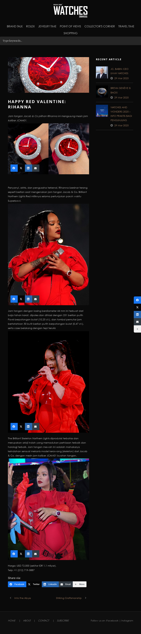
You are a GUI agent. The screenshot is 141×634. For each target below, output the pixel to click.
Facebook (112, 620)
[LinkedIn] (137, 314)
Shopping (71, 33)
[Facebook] (137, 300)
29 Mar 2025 (121, 78)
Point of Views (70, 26)
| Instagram (126, 620)
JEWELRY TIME (47, 26)
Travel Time (126, 26)
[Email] (137, 321)
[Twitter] (137, 307)
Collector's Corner (99, 26)
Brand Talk (15, 26)
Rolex (30, 26)
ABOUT (27, 620)
